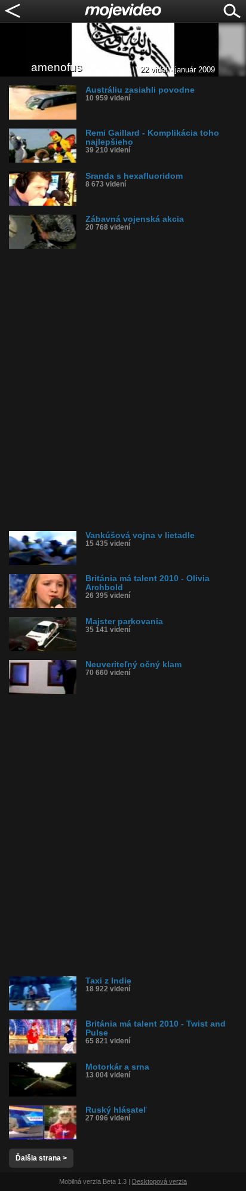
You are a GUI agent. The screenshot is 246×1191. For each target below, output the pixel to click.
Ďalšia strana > (41, 1158)
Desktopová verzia (159, 1181)
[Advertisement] (123, 390)
